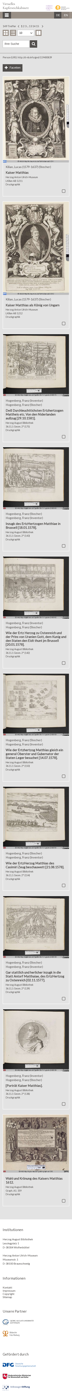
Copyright (8, 1293)
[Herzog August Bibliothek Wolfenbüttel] (48, 9)
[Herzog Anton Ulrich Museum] (61, 9)
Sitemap (7, 1297)
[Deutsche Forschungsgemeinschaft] (36, 1367)
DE (58, 15)
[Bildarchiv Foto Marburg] (36, 1336)
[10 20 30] (25, 33)
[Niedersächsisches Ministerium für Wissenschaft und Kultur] (36, 1378)
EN (66, 15)
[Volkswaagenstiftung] (36, 1390)
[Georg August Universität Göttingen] (36, 1324)
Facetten (15, 67)
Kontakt (7, 1287)
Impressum (9, 1290)
